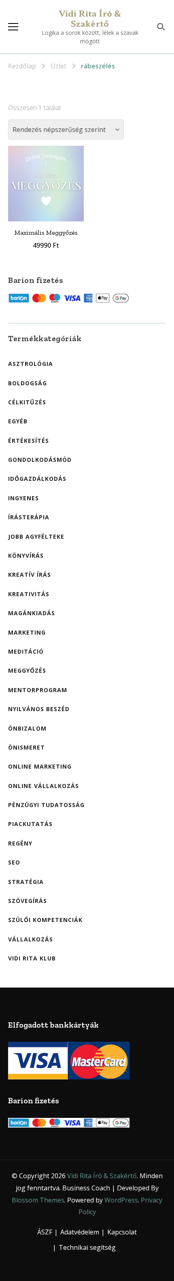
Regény (20, 843)
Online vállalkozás (43, 786)
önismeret (26, 747)
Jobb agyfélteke (36, 536)
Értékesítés (28, 440)
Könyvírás (26, 555)
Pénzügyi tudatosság (46, 805)
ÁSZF (44, 1232)
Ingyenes (23, 498)
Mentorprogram (37, 690)
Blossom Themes (38, 1200)
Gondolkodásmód (40, 459)
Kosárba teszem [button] (46, 178)
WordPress (121, 1200)
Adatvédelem (79, 1232)
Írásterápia (28, 517)
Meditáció (26, 651)
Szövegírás (27, 901)
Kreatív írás (29, 574)
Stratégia (26, 882)
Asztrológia (30, 364)
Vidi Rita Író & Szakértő (90, 18)
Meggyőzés (27, 670)
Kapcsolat (122, 1232)
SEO (14, 862)
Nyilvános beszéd (39, 709)
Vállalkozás (30, 939)
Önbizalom (27, 728)
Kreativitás (28, 594)
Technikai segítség (87, 1247)
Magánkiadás (31, 613)
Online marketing (40, 766)
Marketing (27, 632)
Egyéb (18, 421)
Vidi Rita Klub (32, 958)
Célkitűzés (27, 402)
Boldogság (27, 383)
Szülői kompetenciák (45, 920)
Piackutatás (30, 824)
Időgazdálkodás (37, 478)
